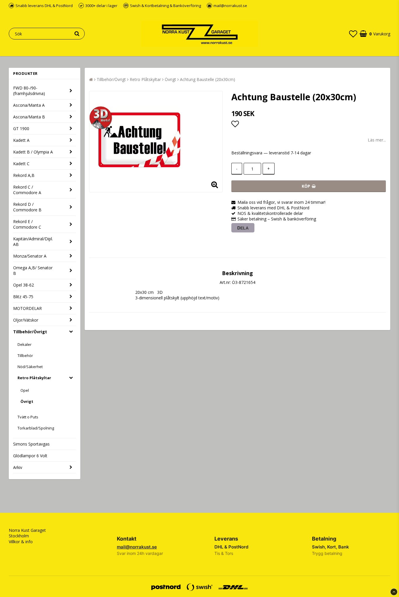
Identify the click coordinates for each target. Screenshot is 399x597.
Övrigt (26, 401)
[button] (353, 33)
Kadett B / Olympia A (33, 152)
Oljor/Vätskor (25, 320)
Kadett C (21, 163)
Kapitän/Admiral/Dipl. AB (33, 241)
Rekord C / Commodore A (27, 189)
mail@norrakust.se (137, 547)
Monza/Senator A (29, 256)
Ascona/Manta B (29, 117)
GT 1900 (21, 128)
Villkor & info (21, 541)
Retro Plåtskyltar (34, 377)
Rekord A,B (23, 175)
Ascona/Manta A (29, 105)
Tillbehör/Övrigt (30, 331)
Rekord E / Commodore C (27, 224)
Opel (24, 390)
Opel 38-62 (23, 285)
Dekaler (25, 344)
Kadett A (21, 140)
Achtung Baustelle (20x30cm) (207, 79)
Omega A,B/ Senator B (33, 270)
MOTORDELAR (27, 308)
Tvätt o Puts (28, 417)
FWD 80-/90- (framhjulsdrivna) (29, 90)
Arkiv (17, 467)
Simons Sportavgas (31, 444)
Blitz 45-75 (23, 296)
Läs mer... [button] (377, 140)
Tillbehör (25, 355)
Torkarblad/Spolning (36, 428)
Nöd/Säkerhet (30, 366)
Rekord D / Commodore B (27, 207)
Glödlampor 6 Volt (30, 455)
